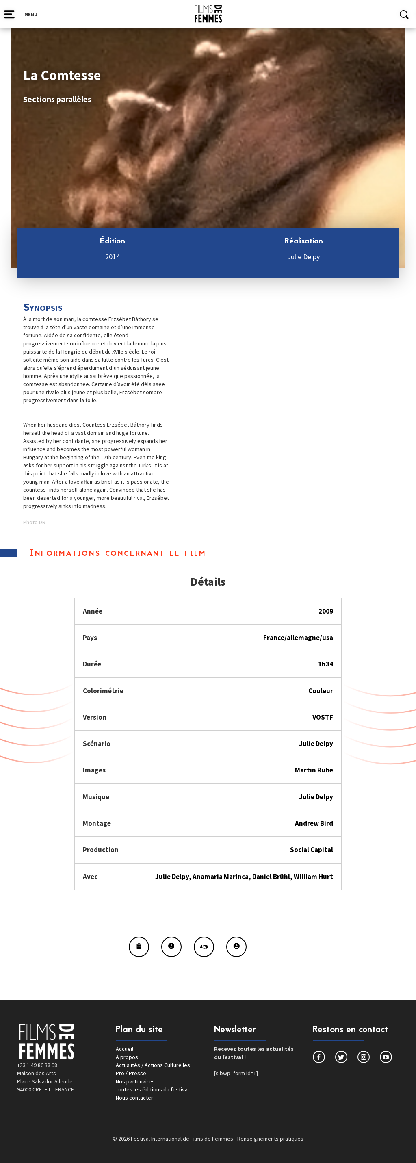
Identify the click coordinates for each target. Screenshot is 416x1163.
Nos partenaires (135, 1081)
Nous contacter (134, 1097)
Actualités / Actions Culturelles (153, 1065)
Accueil (124, 1048)
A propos (127, 1057)
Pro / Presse (131, 1073)
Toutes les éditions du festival (152, 1089)
